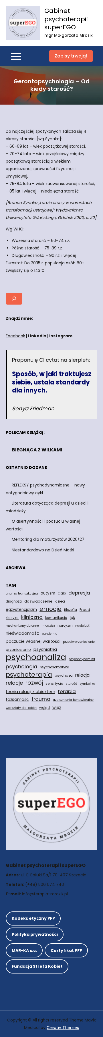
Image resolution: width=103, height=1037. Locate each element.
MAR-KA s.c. (24, 950)
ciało (62, 593)
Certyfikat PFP (66, 950)
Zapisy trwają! (71, 56)
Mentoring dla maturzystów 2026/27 (48, 539)
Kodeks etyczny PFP (33, 918)
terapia (67, 691)
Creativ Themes (63, 1027)
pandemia (50, 634)
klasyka (12, 617)
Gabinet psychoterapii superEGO (66, 19)
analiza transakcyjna (22, 593)
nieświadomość (22, 633)
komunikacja (56, 617)
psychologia (21, 666)
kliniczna (32, 617)
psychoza (64, 675)
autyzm (48, 593)
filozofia (70, 609)
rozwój (34, 683)
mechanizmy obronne (22, 626)
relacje (14, 682)
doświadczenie (38, 601)
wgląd (44, 707)
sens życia (54, 683)
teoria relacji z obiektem (30, 691)
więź (56, 707)
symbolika (87, 684)
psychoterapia (29, 674)
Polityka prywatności (35, 934)
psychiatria (45, 649)
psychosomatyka (54, 667)
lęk (72, 617)
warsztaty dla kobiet (21, 708)
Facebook (15, 336)
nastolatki (82, 626)
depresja (79, 592)
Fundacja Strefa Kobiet (37, 966)
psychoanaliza (36, 657)
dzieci (60, 601)
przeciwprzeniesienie (79, 642)
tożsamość (17, 699)
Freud (85, 609)
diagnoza (14, 601)
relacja (82, 675)
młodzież (48, 626)
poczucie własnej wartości (33, 641)
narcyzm (65, 625)
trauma (40, 699)
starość (71, 684)
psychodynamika (82, 659)
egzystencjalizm (21, 609)
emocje (50, 609)
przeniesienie (18, 649)
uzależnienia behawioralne (73, 700)
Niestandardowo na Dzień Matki (43, 550)
